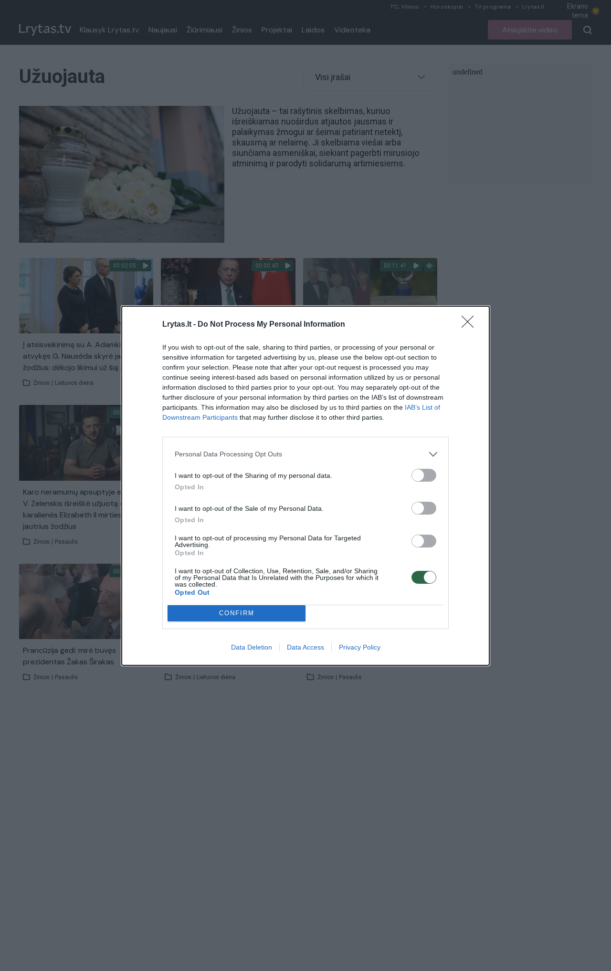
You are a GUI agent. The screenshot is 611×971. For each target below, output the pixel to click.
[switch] (423, 475)
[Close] (471, 325)
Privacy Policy (359, 647)
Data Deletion (251, 647)
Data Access (305, 647)
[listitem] (305, 454)
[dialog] (305, 485)
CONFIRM (236, 613)
